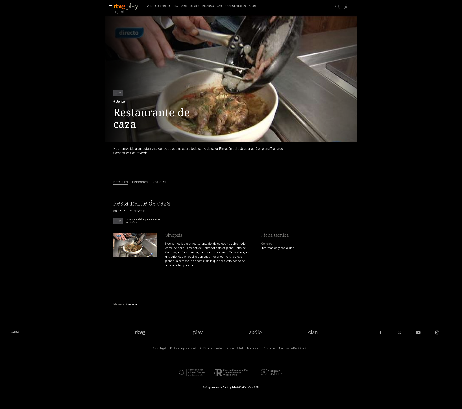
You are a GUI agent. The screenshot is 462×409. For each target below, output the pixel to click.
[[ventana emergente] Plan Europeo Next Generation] (191, 377)
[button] (110, 7)
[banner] (129, 6)
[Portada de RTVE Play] (126, 6)
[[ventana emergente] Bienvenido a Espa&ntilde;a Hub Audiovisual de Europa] (271, 377)
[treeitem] (159, 7)
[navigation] (234, 6)
